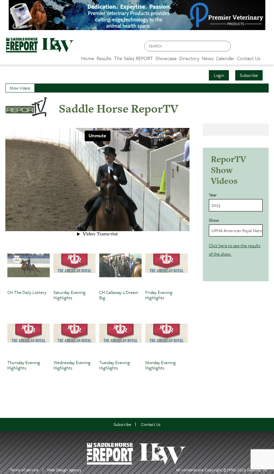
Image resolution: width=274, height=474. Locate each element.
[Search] (226, 46)
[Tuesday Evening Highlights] (120, 340)
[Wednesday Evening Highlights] (74, 340)
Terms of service (24, 470)
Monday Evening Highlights (160, 365)
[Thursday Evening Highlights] (28, 340)
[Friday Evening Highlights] (166, 270)
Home (87, 58)
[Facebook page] (239, 48)
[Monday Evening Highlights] (166, 340)
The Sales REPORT (133, 58)
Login (219, 75)
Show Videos (20, 88)
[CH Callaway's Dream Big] (120, 270)
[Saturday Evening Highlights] (74, 270)
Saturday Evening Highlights (69, 295)
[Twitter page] (252, 48)
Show (214, 220)
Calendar (225, 58)
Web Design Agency (64, 470)
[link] (87, 56)
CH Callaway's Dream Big (118, 295)
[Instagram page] (265, 48)
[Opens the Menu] (267, 56)
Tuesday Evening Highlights (114, 365)
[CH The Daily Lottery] (28, 270)
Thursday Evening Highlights (23, 365)
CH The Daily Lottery (26, 293)
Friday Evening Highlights (158, 295)
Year (213, 194)
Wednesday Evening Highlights (72, 365)
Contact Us (150, 424)
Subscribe (249, 75)
